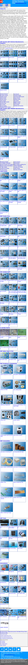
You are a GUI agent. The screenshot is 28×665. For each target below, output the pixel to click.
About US (2, 8)
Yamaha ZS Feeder (4, 168)
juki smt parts (3, 291)
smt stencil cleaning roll (6, 451)
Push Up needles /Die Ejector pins (6, 637)
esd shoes (2, 593)
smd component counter (6, 374)
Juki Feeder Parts (13, 235)
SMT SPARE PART (5, 272)
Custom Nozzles (9, 48)
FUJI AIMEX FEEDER (5, 163)
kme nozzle (2, 104)
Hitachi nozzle (3, 90)
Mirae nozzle (21, 79)
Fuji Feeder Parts (4, 246)
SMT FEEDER (12, 616)
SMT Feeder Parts (5, 216)
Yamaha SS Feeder (18, 167)
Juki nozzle (11, 57)
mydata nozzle (3, 96)
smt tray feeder (12, 147)
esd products (3, 563)
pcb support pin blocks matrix (13, 527)
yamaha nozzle (21, 57)
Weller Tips (3, 482)
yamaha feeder (3, 169)
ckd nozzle (16, 100)
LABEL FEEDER (4, 627)
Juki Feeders (12, 125)
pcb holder (20, 548)
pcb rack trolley (12, 548)
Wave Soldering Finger (6, 512)
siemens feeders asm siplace (6, 164)
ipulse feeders (17, 161)
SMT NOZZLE (3, 616)
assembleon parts (13, 280)
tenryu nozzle (17, 98)
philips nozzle (17, 103)
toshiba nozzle (17, 99)
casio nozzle (3, 100)
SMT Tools (3, 518)
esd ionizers (12, 582)
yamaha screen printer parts (13, 313)
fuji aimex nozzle (4, 95)
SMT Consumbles (5, 441)
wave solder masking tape (7, 467)
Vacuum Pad (3, 103)
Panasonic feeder (4, 161)
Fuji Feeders (17, 163)
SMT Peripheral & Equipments (8, 363)
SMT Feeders (3, 108)
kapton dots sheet (18, 497)
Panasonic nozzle (22, 68)
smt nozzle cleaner (18, 435)
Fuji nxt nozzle (12, 68)
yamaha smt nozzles (18, 105)
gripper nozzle (17, 101)
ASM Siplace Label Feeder (4, 191)
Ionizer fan (3, 420)
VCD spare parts (13, 347)
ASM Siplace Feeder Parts (22, 268)
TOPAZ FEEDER (18, 165)
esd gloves (11, 571)
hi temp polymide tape (19, 451)
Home (1, 7)
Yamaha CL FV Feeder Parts (22, 225)
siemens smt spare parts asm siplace (22, 292)
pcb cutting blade (17, 389)
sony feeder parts (4, 268)
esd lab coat (20, 582)
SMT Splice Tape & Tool (6, 351)
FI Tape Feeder (3, 167)
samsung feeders (4, 136)
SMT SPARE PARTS (3, 643)
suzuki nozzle (3, 99)
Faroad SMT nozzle (4, 101)
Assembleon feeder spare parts (4, 225)
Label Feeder (17, 168)
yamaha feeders (21, 125)
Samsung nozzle (4, 68)
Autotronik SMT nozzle (5, 107)
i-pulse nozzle (12, 79)
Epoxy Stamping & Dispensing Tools (6, 638)
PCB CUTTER (4, 389)
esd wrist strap (12, 593)
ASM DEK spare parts (13, 293)
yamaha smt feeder (18, 169)
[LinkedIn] (10, 650)
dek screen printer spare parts (13, 292)
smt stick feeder (3, 147)
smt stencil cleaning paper (20, 467)
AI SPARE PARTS (5, 328)
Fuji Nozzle (16, 94)
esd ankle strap (21, 593)
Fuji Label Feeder (4, 201)
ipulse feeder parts (13, 246)
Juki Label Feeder (13, 179)
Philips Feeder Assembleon (6, 165)
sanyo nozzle (3, 98)
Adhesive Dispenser (5, 404)
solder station (17, 420)
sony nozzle (16, 104)
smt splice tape (3, 359)
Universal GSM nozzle (19, 96)
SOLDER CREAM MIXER (20, 374)
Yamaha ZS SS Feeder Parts (4, 236)
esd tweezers (3, 582)
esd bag (2, 571)
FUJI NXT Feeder (13, 136)
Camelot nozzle (17, 95)
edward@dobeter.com (20, 3)
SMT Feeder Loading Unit (20, 164)
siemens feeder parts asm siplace (13, 258)
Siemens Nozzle (4, 94)
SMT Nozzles (3, 41)
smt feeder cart (21, 147)
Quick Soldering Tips (18, 482)
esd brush (20, 571)
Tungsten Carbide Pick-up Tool (5, 635)
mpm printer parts (22, 302)
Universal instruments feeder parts (22, 258)
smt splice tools (12, 359)
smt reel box (20, 537)
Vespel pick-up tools (3, 634)
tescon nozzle (3, 105)
